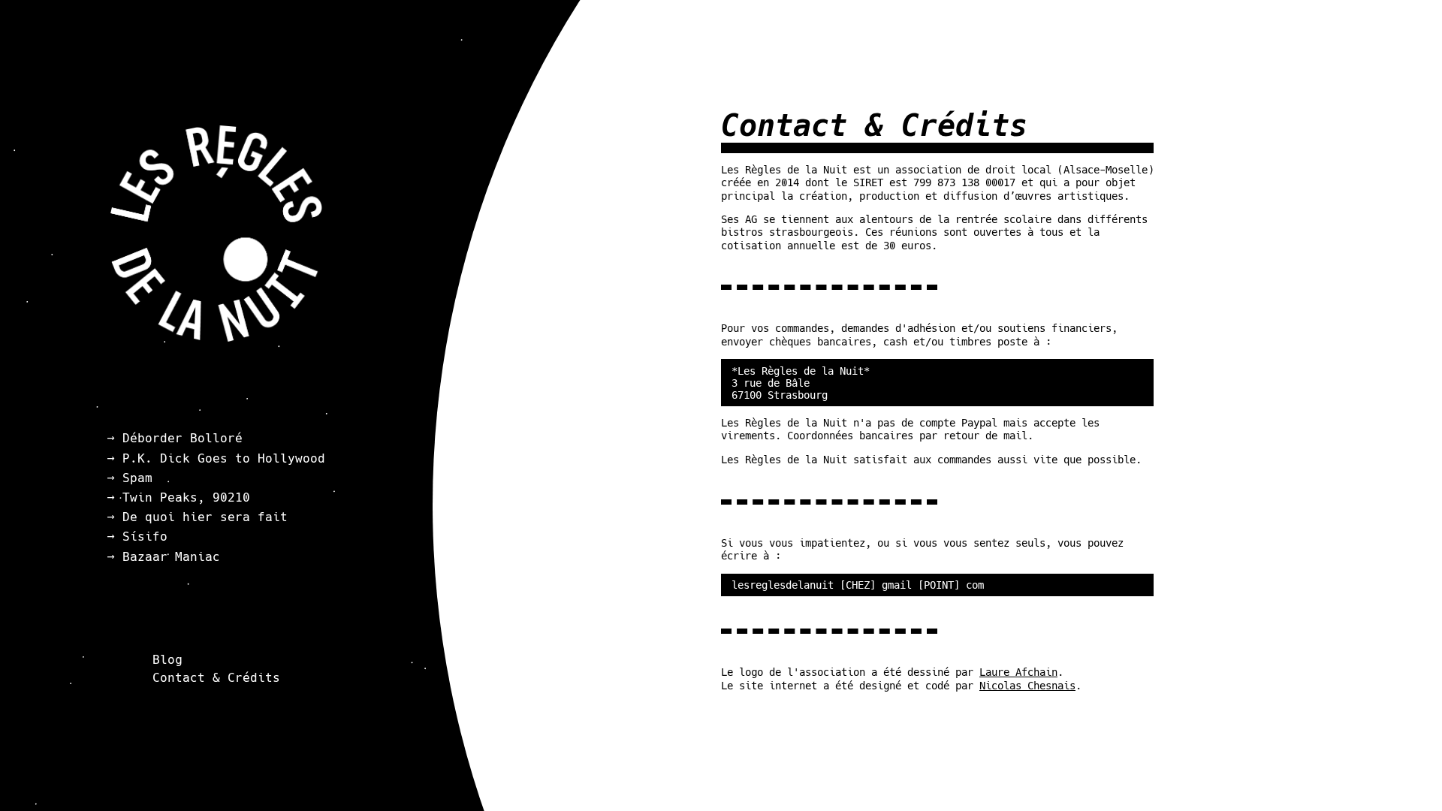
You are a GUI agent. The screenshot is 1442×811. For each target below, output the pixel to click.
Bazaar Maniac (171, 557)
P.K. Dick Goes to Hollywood (223, 458)
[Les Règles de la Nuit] (216, 338)
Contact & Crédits (216, 677)
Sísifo (144, 536)
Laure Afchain (1018, 672)
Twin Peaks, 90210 (186, 497)
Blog (167, 660)
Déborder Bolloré (182, 438)
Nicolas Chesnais (1027, 686)
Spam (137, 478)
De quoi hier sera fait (205, 517)
